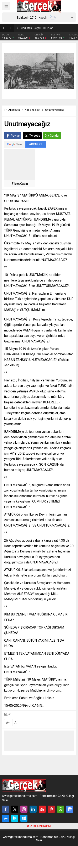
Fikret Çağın (20, 183)
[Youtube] (42, 809)
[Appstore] (5, 818)
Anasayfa (14, 109)
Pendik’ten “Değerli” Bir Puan (36, 27)
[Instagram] (23, 809)
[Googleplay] (14, 818)
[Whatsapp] (60, 809)
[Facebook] (5, 809)
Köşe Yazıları (32, 109)
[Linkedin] (33, 809)
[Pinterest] (51, 809)
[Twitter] (14, 809)
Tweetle (34, 135)
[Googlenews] (69, 809)
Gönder (54, 135)
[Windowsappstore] (23, 818)
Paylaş (15, 135)
